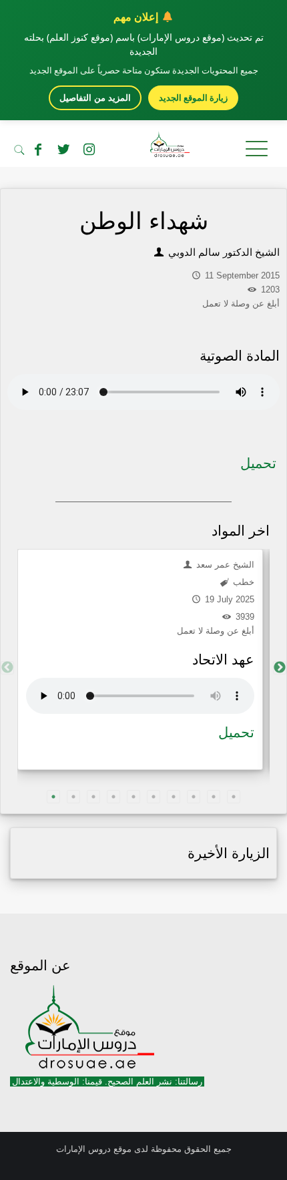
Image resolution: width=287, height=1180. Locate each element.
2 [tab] (73, 796)
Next (279, 667)
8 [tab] (193, 796)
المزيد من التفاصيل (95, 98)
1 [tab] (53, 796)
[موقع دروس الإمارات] (143, 147)
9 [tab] (213, 796)
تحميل (258, 463)
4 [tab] (113, 796)
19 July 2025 (228, 599)
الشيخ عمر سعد (224, 565)
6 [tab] (153, 796)
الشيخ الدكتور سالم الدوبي (223, 252)
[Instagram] (88, 149)
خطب (242, 582)
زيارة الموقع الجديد (193, 97)
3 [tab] (93, 796)
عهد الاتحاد (223, 659)
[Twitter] (63, 149)
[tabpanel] (140, 659)
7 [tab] (173, 796)
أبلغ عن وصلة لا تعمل (215, 631)
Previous (7, 667)
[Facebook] (38, 149)
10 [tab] (233, 796)
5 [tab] (133, 796)
